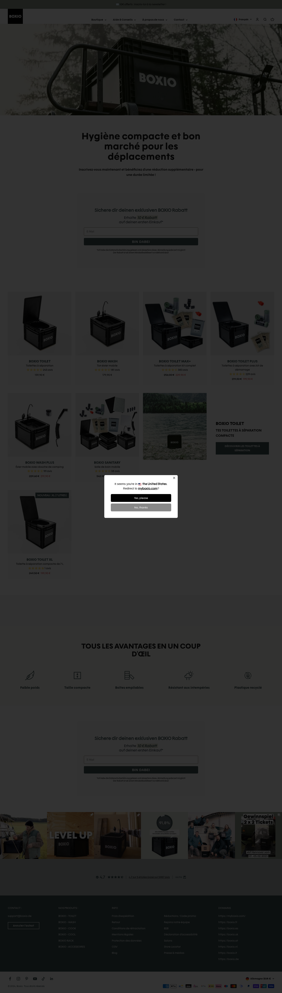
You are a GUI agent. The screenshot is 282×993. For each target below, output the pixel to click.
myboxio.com (147, 488)
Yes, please (141, 498)
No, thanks (141, 507)
